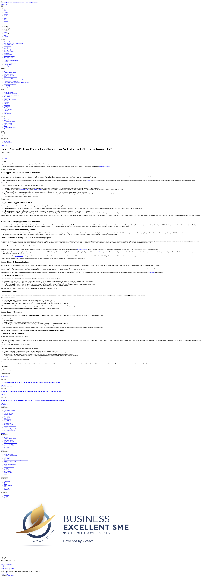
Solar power (7, 98)
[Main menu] (1, 1)
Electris (5, 158)
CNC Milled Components (10, 77)
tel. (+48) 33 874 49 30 (6, 564)
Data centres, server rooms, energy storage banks (16, 460)
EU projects (7, 488)
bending (40, 189)
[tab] (6, 12)
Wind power (7, 96)
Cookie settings (4, 574)
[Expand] (9, 28)
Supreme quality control (10, 63)
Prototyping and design (9, 410)
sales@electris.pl (5, 566)
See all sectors (7, 113)
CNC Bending (7, 50)
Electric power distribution (10, 455)
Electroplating (7, 423)
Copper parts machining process (12, 41)
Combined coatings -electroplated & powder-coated (16, 82)
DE (5, 10)
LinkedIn (6, 496)
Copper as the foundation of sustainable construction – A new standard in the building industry (31, 391)
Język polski (7, 141)
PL (4, 8)
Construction (7, 106)
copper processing (23, 189)
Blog (5, 35)
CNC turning (7, 417)
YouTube (6, 497)
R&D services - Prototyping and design (13, 43)
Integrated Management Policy (11, 127)
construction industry (104, 166)
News (5, 126)
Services (3, 406)
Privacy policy (4, 572)
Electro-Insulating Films (10, 84)
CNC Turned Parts (8, 78)
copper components (82, 249)
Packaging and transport (10, 66)
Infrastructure (7, 105)
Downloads (7, 128)
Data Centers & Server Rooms (11, 95)
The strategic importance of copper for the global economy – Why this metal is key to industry (31, 382)
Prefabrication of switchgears (11, 60)
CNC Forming (7, 419)
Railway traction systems (10, 464)
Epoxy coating (7, 420)
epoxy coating (97, 252)
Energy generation (8, 454)
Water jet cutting (8, 46)
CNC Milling (7, 47)
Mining (5, 112)
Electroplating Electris (9, 121)
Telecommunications (9, 467)
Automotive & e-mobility (10, 461)
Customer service (8, 64)
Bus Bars (6, 71)
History (5, 120)
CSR (5, 486)
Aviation (6, 110)
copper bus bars (19, 256)
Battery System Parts (9, 75)
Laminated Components (10, 72)
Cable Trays (7, 85)
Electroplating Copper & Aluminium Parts (14, 79)
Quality (5, 32)
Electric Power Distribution (10, 93)
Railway (6, 100)
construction (151, 272)
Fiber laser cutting (8, 44)
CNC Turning (7, 49)
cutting (35, 189)
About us (3, 476)
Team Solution (10, 575)
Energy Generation (8, 92)
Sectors (2, 450)
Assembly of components (10, 58)
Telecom (6, 103)
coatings (88, 180)
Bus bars (6, 437)
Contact (6, 36)
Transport (6, 102)
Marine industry (8, 109)
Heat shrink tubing (8, 57)
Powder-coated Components (11, 81)
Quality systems (8, 123)
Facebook (6, 495)
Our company (7, 119)
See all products (8, 87)
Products (3, 433)
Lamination (6, 53)
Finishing (6, 61)
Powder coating (8, 54)
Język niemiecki (8, 142)
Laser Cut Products (8, 74)
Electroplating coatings (9, 56)
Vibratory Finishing (8, 51)
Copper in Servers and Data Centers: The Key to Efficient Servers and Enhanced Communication (32, 400)
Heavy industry (7, 107)
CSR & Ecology (8, 124)
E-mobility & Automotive (10, 99)
